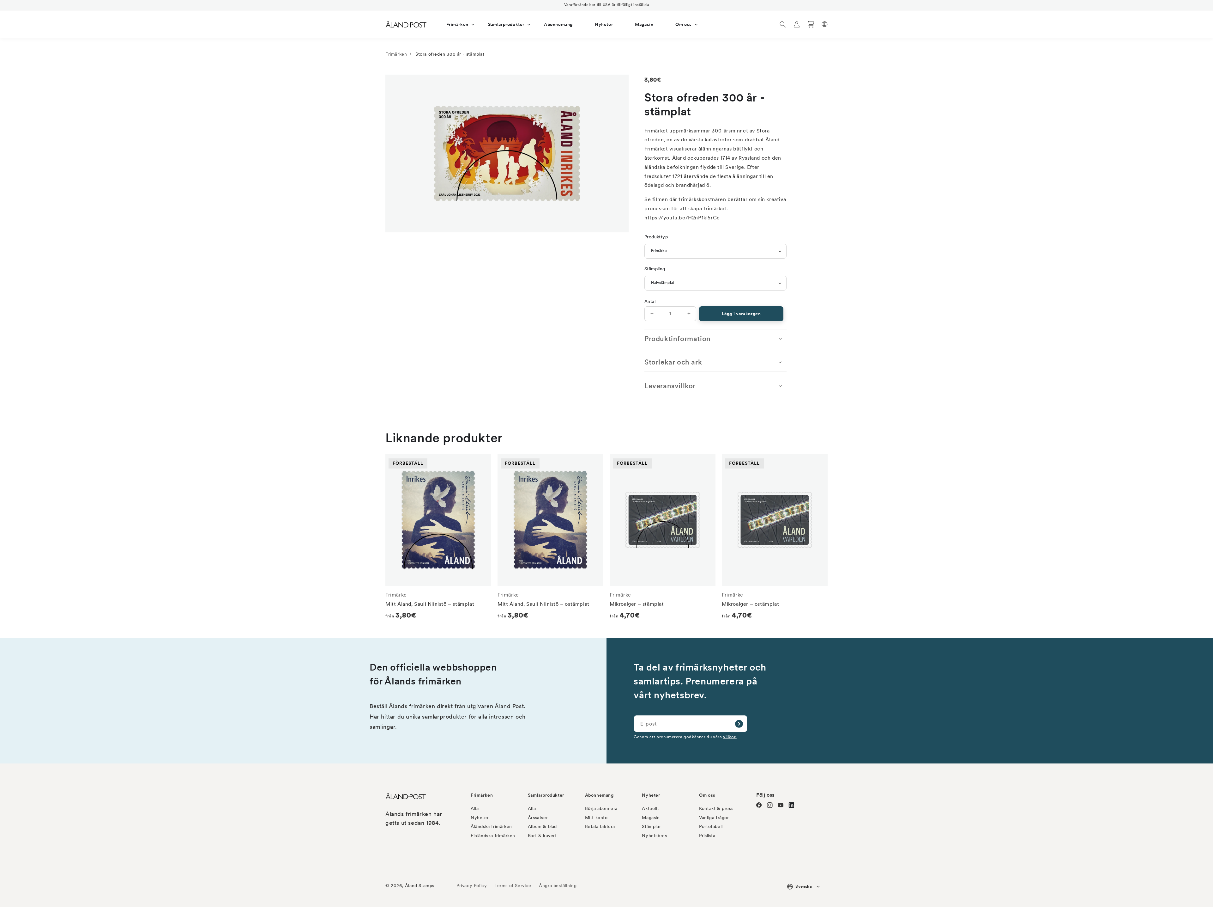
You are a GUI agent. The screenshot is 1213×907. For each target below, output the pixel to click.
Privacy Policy (471, 885)
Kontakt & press (716, 808)
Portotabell (711, 826)
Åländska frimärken (491, 826)
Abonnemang (599, 795)
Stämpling (654, 268)
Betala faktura (600, 826)
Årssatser (538, 817)
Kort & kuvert (542, 835)
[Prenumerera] (739, 723)
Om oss (707, 795)
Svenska (803, 886)
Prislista (707, 835)
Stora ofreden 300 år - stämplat (450, 54)
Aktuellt (650, 808)
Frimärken (396, 54)
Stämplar (651, 826)
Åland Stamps (419, 885)
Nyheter (480, 817)
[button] (456, 24)
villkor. (730, 736)
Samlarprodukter (546, 795)
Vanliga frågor (714, 817)
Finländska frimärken (493, 835)
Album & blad (542, 826)
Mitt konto (596, 817)
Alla (475, 808)
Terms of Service (513, 885)
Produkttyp (656, 236)
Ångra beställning (557, 885)
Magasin (651, 817)
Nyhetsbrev (654, 835)
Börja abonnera (601, 808)
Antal (649, 301)
